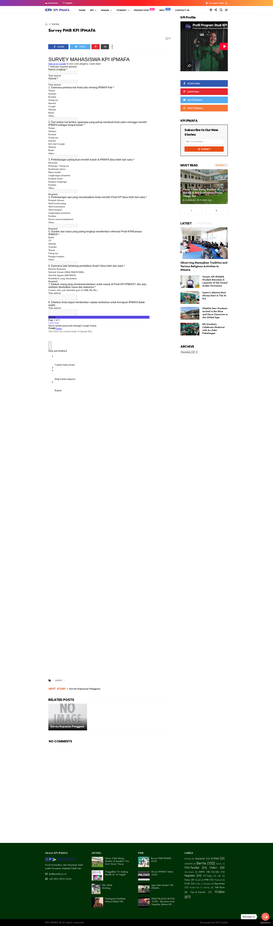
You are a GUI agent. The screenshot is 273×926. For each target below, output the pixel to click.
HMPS (202, 871)
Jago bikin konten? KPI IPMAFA (162, 886)
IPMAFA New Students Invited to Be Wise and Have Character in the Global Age (215, 313)
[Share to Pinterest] (95, 46)
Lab (219, 876)
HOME (82, 10)
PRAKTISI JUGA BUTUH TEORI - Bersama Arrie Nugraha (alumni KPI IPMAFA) (163, 903)
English (69, 3)
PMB (206, 879)
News (187, 879)
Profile (197, 884)
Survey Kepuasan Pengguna (84, 688)
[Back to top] (265, 910)
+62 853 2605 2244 (59, 879)
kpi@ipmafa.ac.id (57, 874)
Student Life (194, 887)
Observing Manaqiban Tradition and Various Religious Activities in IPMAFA (203, 266)
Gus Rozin (189, 872)
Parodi (197, 880)
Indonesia (53, 3)
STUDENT (122, 10)
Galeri (213, 867)
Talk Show (220, 887)
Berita (201, 863)
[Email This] (105, 46)
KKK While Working (107, 886)
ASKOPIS (189, 864)
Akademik (200, 858)
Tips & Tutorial (197, 892)
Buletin (219, 864)
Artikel (215, 858)
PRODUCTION (141, 10)
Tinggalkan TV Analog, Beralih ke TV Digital (117, 873)
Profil (187, 883)
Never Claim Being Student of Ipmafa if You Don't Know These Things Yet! (202, 192)
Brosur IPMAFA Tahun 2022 (162, 873)
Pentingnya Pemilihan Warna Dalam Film (115, 900)
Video (220, 891)
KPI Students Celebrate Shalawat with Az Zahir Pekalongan (213, 328)
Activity (188, 858)
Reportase (219, 883)
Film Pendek (192, 867)
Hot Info (215, 871)
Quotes (207, 883)
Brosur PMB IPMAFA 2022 (161, 860)
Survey (55, 24)
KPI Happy (207, 876)
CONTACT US (182, 10)
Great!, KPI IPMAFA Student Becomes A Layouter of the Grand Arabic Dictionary (214, 281)
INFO (162, 10)
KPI (92, 10)
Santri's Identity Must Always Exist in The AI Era (214, 295)
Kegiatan (190, 875)
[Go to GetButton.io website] (265, 923)
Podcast (218, 880)
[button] (226, 3)
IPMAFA (105, 10)
